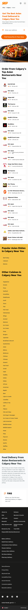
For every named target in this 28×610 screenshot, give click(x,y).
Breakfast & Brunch (8, 341)
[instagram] (12, 598)
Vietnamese (6, 313)
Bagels (5, 390)
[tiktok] (17, 598)
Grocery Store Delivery (8, 551)
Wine (4, 449)
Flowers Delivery (6, 548)
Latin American (7, 421)
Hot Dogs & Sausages (9, 415)
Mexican (5, 322)
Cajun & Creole (7, 396)
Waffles (5, 446)
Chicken (5, 356)
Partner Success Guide (18, 525)
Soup (4, 331)
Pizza (4, 288)
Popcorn (5, 437)
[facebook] (8, 598)
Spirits (5, 443)
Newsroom (17, 532)
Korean (5, 285)
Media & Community (19, 521)
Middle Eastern (7, 427)
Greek (5, 368)
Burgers (5, 334)
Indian (5, 378)
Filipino (5, 409)
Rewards (4, 521)
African (5, 384)
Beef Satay (6, 258)
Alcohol (5, 319)
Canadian (5, 399)
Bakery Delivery (6, 539)
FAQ (3, 515)
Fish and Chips (7, 412)
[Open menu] (24, 3)
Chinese (5, 359)
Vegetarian (6, 282)
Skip (3, 7)
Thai (4, 306)
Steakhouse (6, 297)
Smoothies (6, 294)
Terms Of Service (6, 566)
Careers (16, 518)
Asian (13, 7)
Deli (4, 406)
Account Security (6, 580)
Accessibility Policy (6, 577)
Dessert (5, 362)
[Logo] (5, 3)
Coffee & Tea (6, 403)
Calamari (5, 261)
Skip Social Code (6, 573)
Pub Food (5, 310)
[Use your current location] (24, 30)
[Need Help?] (20, 3)
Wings (5, 316)
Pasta (4, 430)
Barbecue (5, 353)
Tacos (4, 303)
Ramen (5, 440)
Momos (5, 264)
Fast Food (5, 365)
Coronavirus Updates (7, 584)
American (5, 387)
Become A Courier (19, 515)
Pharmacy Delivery (7, 557)
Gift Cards (4, 518)
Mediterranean (7, 424)
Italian (5, 381)
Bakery (5, 350)
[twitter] (3, 598)
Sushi (4, 300)
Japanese (5, 337)
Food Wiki (16, 529)
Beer (4, 393)
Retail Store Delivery (7, 542)
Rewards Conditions (7, 587)
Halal (4, 372)
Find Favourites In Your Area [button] (14, 37)
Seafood (5, 291)
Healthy (5, 375)
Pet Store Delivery (7, 554)
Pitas (4, 434)
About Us (4, 512)
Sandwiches (6, 344)
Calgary (9, 7)
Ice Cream (6, 325)
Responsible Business (8, 532)
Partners (16, 512)
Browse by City (6, 529)
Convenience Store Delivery (9, 545)
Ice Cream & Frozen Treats (10, 418)
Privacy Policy (5, 570)
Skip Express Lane (7, 524)
